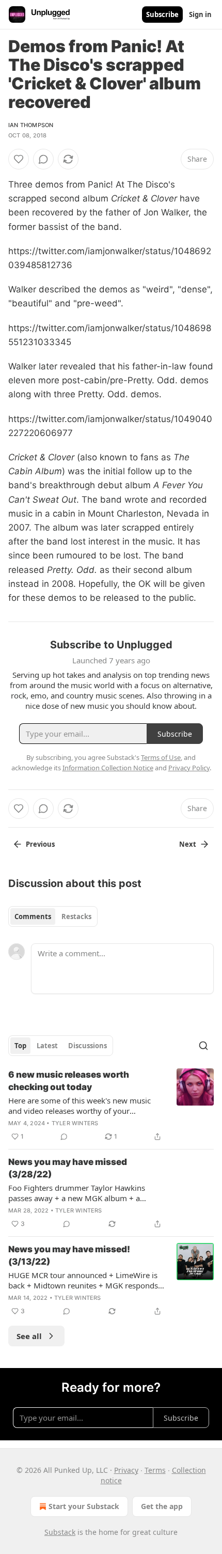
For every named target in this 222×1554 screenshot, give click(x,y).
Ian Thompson (30, 125)
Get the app (162, 1506)
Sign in (200, 14)
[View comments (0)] (43, 159)
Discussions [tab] (87, 1045)
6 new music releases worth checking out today (68, 1080)
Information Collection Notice (107, 767)
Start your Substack (84, 1506)
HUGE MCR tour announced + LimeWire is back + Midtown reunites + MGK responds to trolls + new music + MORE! (83, 1280)
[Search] (203, 1045)
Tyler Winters (75, 1123)
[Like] (18, 159)
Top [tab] (20, 1045)
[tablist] (53, 916)
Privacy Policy (189, 767)
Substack (59, 1532)
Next (187, 844)
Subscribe (162, 14)
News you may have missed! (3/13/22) (69, 1255)
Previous (40, 844)
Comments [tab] (32, 916)
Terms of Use (161, 757)
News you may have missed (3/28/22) (67, 1168)
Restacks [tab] (76, 916)
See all (29, 1336)
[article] (111, 1105)
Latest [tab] (47, 1045)
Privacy (126, 1470)
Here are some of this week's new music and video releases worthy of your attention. (79, 1105)
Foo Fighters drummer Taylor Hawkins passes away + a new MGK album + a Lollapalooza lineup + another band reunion (86, 1193)
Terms (155, 1470)
